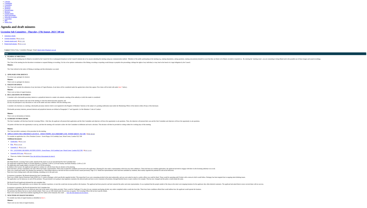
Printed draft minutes (15, 44)
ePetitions (7, 8)
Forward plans (9, 10)
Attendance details (9, 36)
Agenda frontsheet (14, 38)
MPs (6, 20)
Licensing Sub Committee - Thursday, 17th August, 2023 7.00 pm (32, 32)
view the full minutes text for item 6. (77, 192)
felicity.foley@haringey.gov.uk (46, 50)
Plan (16, 144)
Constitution (8, 3)
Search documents (10, 15)
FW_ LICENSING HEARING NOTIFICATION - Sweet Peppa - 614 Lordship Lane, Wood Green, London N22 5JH (50, 150)
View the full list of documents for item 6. (42, 156)
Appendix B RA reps (20, 153)
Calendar (7, 1)
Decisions (8, 7)
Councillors (8, 19)
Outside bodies (9, 13)
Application (18, 141)
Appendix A (18, 147)
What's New (8, 22)
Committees (8, 5)
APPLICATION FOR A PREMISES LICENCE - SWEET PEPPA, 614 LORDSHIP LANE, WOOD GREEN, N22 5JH (51, 134)
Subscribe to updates (11, 17)
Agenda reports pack (14, 41)
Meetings (7, 12)
